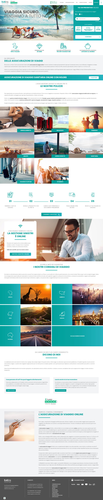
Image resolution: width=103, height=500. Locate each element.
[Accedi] (101, 2)
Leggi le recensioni (11, 390)
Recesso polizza (55, 493)
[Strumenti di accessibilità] (5, 498)
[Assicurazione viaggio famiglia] (86, 119)
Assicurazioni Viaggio (69, 2)
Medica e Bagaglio (78, 30)
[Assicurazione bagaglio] (51, 119)
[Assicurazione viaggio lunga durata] (51, 145)
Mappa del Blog (55, 496)
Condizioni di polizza (56, 484)
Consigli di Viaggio (83, 2)
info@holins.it (30, 487)
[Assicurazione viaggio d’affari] (17, 171)
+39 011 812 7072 (32, 486)
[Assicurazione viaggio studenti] (51, 171)
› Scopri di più (94, 77)
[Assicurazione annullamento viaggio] (17, 119)
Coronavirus (54, 492)
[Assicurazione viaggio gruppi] (17, 145)
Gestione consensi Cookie (57, 495)
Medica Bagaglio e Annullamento (88, 30)
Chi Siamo (62, 2)
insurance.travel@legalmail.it (38, 487)
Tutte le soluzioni (98, 29)
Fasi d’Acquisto (55, 491)
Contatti (90, 2)
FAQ (76, 2)
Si (77, 14)
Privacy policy (55, 485)
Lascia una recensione (60, 390)
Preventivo (96, 2)
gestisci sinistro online (20, 254)
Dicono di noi (55, 489)
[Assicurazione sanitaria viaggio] (86, 145)
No (81, 14)
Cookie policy (55, 486)
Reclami (53, 488)
